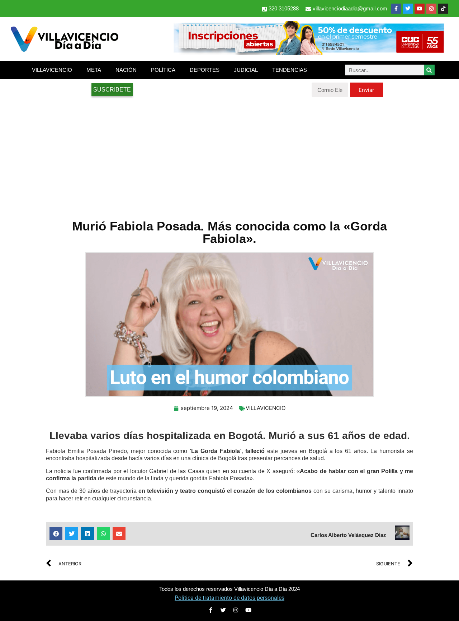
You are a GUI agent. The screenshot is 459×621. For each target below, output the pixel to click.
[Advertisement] (229, 154)
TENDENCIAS (289, 70)
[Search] (429, 70)
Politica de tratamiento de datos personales (229, 597)
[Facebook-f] (396, 9)
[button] (55, 533)
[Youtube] (420, 9)
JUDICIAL (246, 70)
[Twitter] (408, 9)
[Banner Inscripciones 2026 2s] (308, 53)
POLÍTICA (163, 70)
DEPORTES (204, 70)
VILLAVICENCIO (52, 70)
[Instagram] (431, 9)
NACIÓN (126, 70)
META (93, 70)
